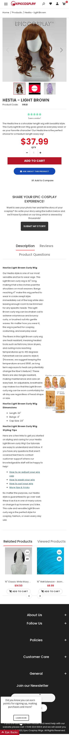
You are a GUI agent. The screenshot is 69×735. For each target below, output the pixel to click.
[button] (25, 732)
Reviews (46, 245)
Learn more (21, 718)
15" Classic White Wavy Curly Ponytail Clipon (27, 581)
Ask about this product (36, 171)
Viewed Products (51, 541)
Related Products (18, 541)
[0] (64, 4)
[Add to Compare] (27, 559)
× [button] (40, 694)
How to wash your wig (22, 479)
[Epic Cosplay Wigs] (23, 4)
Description (25, 245)
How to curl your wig (21, 483)
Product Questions (34, 254)
